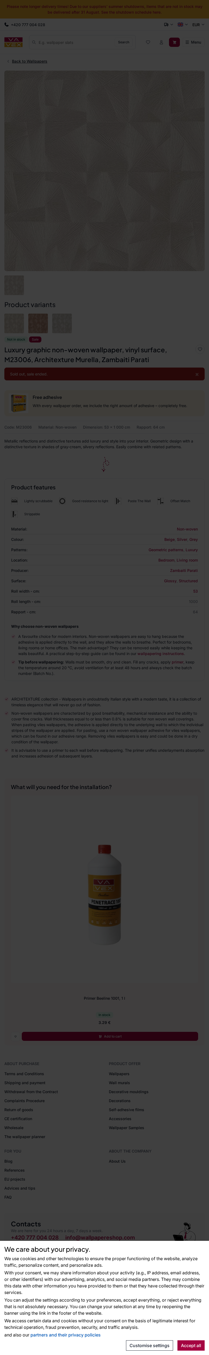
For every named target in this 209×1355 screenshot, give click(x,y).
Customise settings (150, 1345)
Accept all (191, 1345)
